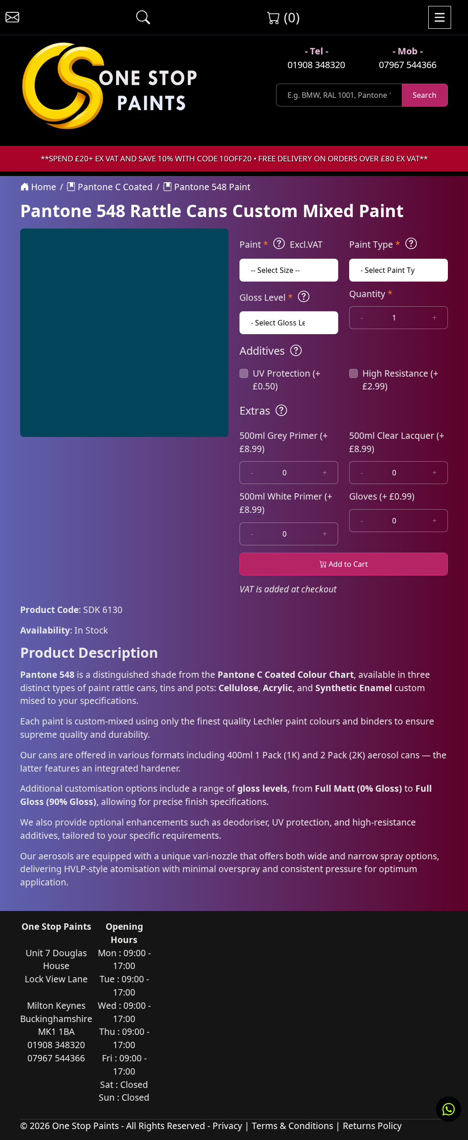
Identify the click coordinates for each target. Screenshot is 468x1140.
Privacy (227, 1125)
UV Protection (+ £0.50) (286, 380)
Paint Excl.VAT (281, 244)
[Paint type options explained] (411, 243)
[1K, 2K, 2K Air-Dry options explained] (279, 243)
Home (42, 187)
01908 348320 (316, 65)
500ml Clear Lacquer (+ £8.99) (396, 442)
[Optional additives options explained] (295, 350)
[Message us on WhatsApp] (448, 1109)
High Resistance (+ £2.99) (400, 380)
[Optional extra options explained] (281, 410)
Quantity (371, 294)
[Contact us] (12, 17)
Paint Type (374, 244)
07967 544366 (407, 65)
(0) (290, 17)
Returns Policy (372, 1125)
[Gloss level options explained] (303, 297)
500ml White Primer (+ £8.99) (285, 503)
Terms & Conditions (292, 1125)
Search (424, 95)
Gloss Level (266, 297)
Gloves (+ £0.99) (382, 496)
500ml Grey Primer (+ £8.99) (283, 442)
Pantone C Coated (114, 187)
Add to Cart (347, 564)
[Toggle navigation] (440, 17)
